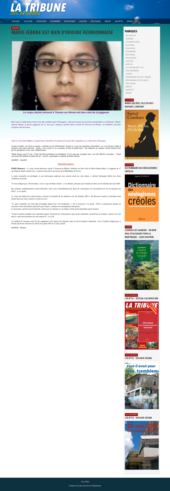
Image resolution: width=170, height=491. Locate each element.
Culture (129, 100)
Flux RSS (85, 482)
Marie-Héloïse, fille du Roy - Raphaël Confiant (140, 104)
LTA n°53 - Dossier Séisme (138, 417)
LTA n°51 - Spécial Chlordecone (141, 298)
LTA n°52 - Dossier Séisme (138, 358)
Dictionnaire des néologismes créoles (141, 169)
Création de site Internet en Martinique (85, 486)
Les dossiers (131, 295)
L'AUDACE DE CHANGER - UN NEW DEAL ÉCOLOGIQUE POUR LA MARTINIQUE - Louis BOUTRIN (140, 233)
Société (15, 28)
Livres (128, 227)
